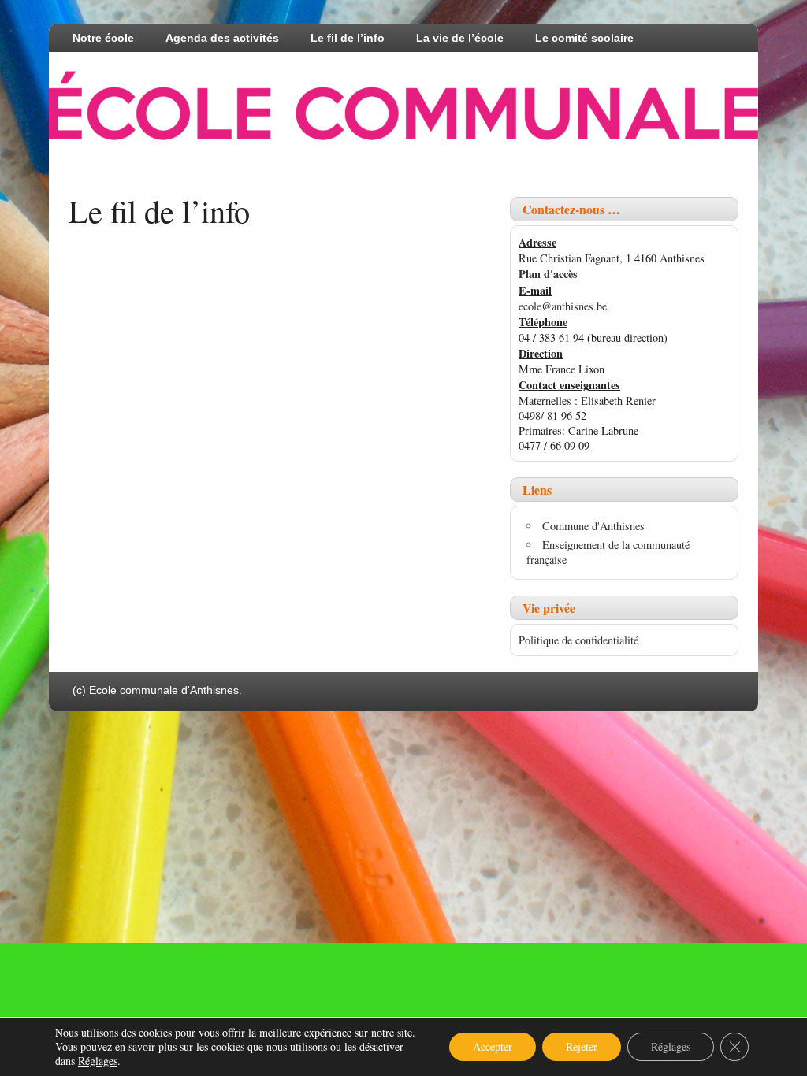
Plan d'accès (548, 273)
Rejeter (581, 1046)
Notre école (103, 38)
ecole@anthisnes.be (563, 306)
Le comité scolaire (584, 38)
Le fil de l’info (348, 38)
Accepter (492, 1046)
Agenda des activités (222, 38)
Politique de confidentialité (578, 640)
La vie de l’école (460, 38)
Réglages (97, 1061)
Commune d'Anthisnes (593, 525)
